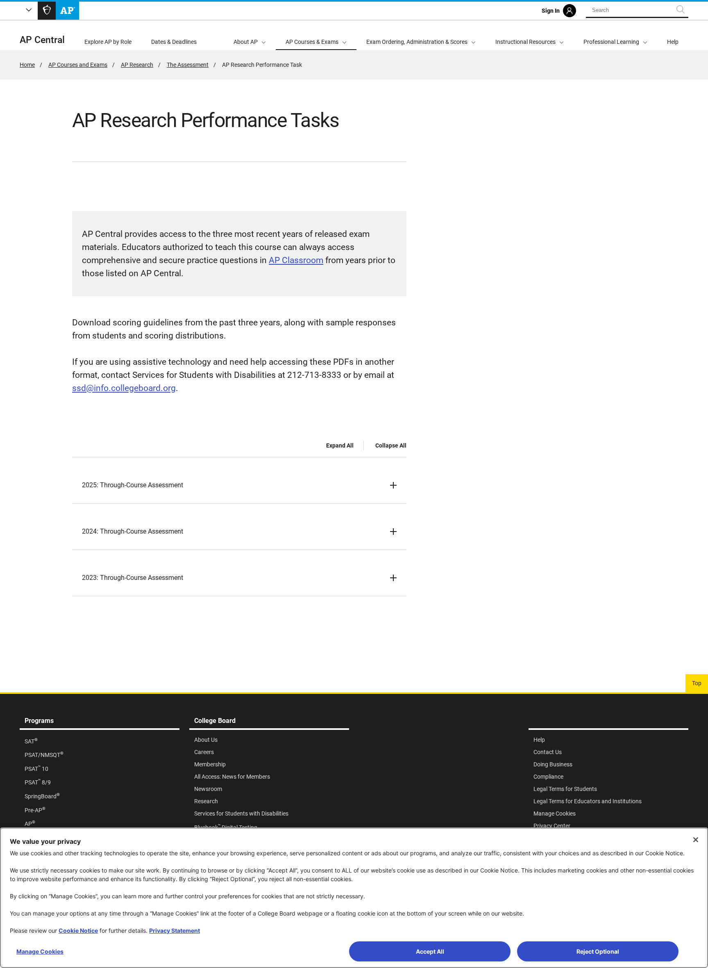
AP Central (42, 39)
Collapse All (390, 445)
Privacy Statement (174, 930)
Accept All (430, 951)
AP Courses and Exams (77, 64)
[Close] (696, 840)
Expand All (340, 445)
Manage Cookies (40, 951)
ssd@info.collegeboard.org (124, 388)
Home (27, 64)
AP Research (137, 64)
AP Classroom (296, 260)
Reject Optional (597, 951)
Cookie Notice (78, 930)
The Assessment (188, 64)
